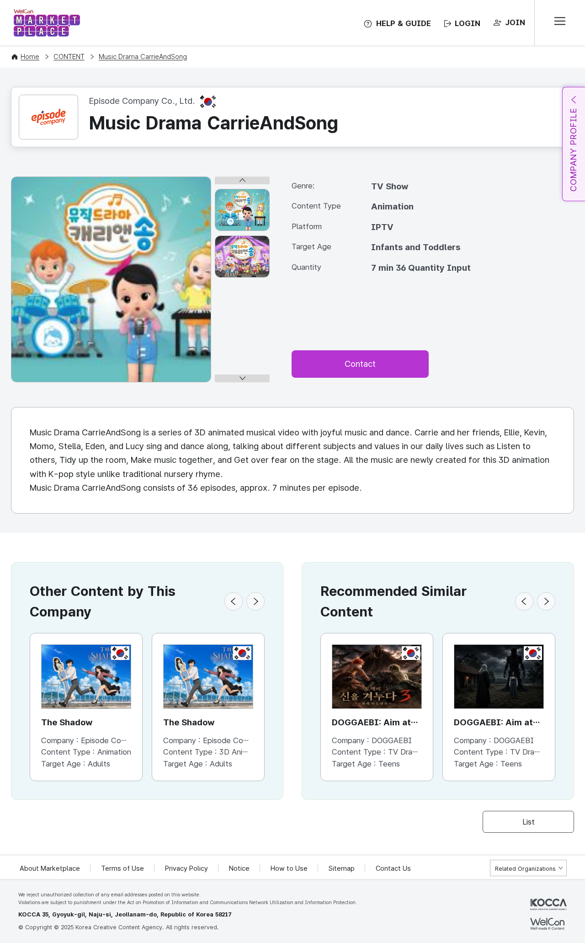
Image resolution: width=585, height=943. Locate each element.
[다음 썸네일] (242, 378)
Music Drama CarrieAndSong (143, 57)
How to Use (289, 868)
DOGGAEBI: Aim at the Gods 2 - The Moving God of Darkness (493, 723)
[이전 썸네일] (242, 180)
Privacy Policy (186, 868)
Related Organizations (525, 868)
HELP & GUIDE (403, 23)
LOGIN (467, 23)
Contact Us (393, 868)
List (528, 821)
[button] (233, 601)
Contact (360, 364)
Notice (239, 868)
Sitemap (342, 868)
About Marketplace (50, 868)
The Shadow (67, 722)
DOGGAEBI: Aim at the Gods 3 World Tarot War (371, 723)
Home (30, 57)
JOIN (515, 22)
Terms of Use (122, 868)
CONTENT (69, 57)
